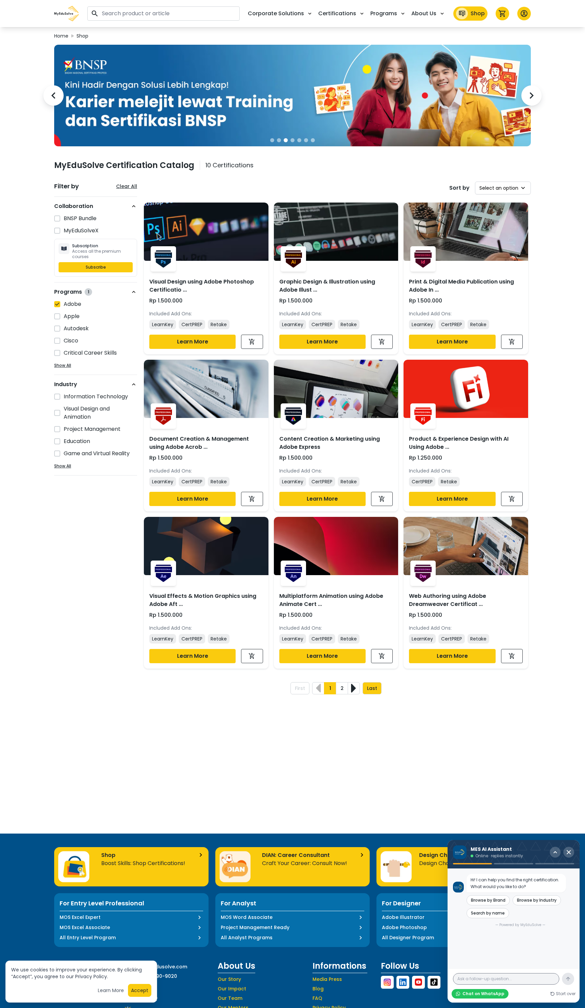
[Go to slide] (272, 140)
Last (372, 688)
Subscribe (96, 267)
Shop (478, 13)
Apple (72, 316)
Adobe (72, 304)
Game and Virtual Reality (97, 453)
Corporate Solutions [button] (276, 13)
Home (61, 36)
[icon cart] (502, 13)
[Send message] (568, 979)
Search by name (488, 913)
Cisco (71, 340)
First (300, 688)
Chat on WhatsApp (483, 993)
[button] (66, 13)
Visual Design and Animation (87, 413)
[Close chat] (568, 852)
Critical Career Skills (90, 353)
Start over (566, 993)
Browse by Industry (537, 900)
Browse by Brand (488, 900)
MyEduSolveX (81, 230)
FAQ (317, 998)
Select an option (498, 188)
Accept (139, 990)
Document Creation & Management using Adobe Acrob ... (199, 443)
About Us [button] (423, 13)
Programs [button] (383, 13)
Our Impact (232, 988)
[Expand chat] (555, 852)
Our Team (230, 998)
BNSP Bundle (80, 218)
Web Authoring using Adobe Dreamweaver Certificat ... (447, 600)
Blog (318, 988)
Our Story (229, 979)
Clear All (126, 186)
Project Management (92, 429)
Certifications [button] (337, 13)
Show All (62, 365)
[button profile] (524, 13)
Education (77, 441)
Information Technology (96, 396)
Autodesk (76, 328)
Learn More (192, 341)
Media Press (327, 979)
